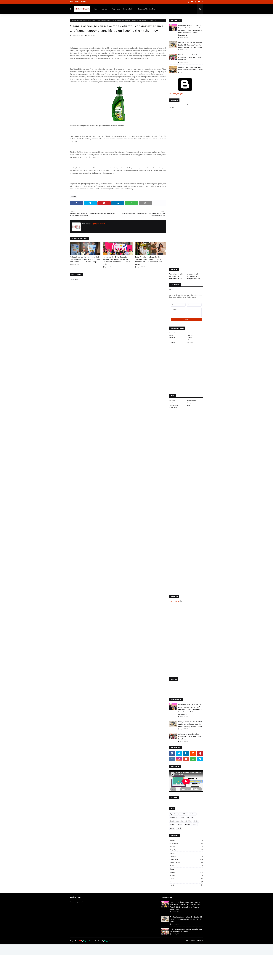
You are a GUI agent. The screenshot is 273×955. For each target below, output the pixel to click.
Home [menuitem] (95, 9)
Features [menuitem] (104, 9)
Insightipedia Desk (77, 35)
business (192, 814)
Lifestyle (78, 20)
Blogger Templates (110, 941)
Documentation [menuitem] (128, 9)
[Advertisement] (118, 347)
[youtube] (186, 759)
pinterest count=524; (175, 279)
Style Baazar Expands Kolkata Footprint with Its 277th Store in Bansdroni (189, 57)
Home (71, 2)
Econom (181, 817)
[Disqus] (117, 419)
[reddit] (193, 753)
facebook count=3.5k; (175, 274)
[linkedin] (186, 753)
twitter (189, 333)
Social (188, 405)
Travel (179, 828)
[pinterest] (199, 2)
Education (172, 400)
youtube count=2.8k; (193, 276)
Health (171, 403)
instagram (172, 342)
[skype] (202, 2)
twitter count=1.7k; (192, 274)
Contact (83, 2)
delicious (189, 342)
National (187, 824)
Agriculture (173, 814)
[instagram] (195, 2)
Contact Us (200, 941)
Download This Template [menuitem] (146, 9)
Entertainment (173, 405)
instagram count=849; (193, 279)
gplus (171, 335)
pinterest (189, 335)
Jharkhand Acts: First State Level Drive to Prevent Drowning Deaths (190, 68)
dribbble (189, 337)
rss (170, 340)
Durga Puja (173, 817)
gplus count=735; (174, 276)
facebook (172, 333)
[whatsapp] (193, 759)
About (77, 2)
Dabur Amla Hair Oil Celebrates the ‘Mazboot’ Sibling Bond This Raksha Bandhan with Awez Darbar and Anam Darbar (116, 260)
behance (189, 340)
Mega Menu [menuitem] (116, 9)
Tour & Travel (173, 407)
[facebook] (188, 2)
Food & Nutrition (192, 400)
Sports (172, 828)
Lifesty (172, 824)
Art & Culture (183, 814)
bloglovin (172, 337)
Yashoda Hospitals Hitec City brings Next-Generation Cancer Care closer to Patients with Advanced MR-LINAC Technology (85, 259)
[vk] (172, 759)
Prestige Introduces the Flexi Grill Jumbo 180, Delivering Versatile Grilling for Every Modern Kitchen (190, 45)
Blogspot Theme (88, 941)
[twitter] (192, 2)
